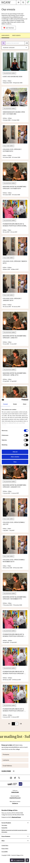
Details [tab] (15, 404)
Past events (16, 35)
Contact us (15, 803)
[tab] (18, 2)
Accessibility (5, 851)
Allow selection (15, 456)
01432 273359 (15, 792)
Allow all (15, 451)
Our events (5, 35)
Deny (15, 461)
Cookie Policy (5, 845)
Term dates (4, 825)
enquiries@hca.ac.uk (15, 798)
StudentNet (4, 827)
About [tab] (24, 404)
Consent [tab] (5, 404)
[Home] (6, 2)
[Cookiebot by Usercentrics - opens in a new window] (21, 400)
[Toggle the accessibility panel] (27, 860)
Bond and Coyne (16, 817)
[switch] (26, 435)
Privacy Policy (5, 848)
